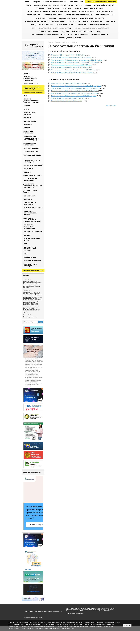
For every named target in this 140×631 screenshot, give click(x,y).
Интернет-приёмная (33, 15)
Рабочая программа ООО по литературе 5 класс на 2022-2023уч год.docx (76, 86)
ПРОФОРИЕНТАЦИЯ (81, 34)
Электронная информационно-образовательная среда (51, 28)
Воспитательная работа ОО (52, 15)
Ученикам (40, 8)
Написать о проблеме (38, 525)
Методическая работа (105, 11)
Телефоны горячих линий (105, 15)
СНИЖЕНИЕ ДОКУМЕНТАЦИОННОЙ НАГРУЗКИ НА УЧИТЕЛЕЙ (53, 5)
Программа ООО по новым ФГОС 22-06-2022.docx (68, 83)
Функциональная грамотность (42, 25)
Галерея (88, 5)
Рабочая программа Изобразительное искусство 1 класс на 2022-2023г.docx (76, 60)
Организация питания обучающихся (79, 15)
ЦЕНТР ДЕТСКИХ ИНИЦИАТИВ (65, 25)
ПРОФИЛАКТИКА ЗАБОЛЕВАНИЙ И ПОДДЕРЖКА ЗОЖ (91, 28)
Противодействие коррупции (70, 38)
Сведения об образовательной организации (49, 2)
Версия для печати (111, 105)
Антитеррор (110, 21)
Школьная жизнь (53, 8)
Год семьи (65, 31)
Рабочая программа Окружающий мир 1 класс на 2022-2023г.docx (73, 70)
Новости (79, 5)
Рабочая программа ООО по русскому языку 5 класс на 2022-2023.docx (75, 88)
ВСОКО (28, 5)
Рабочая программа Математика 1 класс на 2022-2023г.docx (71, 65)
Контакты (77, 8)
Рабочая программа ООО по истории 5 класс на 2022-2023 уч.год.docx (75, 93)
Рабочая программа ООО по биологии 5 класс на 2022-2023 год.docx (74, 91)
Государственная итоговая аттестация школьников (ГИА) (48, 11)
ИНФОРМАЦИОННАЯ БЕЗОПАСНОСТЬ (92, 18)
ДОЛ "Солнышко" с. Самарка (78, 21)
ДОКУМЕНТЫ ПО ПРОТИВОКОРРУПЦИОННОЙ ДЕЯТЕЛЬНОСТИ (45, 21)
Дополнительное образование (83, 11)
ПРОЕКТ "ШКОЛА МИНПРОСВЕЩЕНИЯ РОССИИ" (93, 25)
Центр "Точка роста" (76, 2)
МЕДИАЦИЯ (52, 18)
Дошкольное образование (93, 8)
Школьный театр (97, 21)
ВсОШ (70, 34)
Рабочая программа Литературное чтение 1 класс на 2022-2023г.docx (74, 62)
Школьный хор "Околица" (49, 31)
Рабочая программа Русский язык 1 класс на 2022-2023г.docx (71, 72)
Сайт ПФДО (28, 569)
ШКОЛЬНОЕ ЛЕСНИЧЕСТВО (99, 34)
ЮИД (99, 31)
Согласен (127, 625)
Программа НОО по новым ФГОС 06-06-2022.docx (68, 55)
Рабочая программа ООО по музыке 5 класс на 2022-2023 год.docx (73, 96)
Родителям (67, 8)
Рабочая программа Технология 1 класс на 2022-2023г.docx (71, 57)
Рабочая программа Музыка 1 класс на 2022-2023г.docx (69, 67)
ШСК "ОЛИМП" (41, 18)
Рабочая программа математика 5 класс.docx (66, 101)
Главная (27, 2)
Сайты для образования (32, 617)
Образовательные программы (33, 92)
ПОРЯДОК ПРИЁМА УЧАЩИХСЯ (104, 5)
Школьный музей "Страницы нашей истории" (48, 34)
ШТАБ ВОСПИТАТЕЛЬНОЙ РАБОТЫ (83, 31)
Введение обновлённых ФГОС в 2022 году (101, 2)
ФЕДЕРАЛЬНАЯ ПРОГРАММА (68, 18)
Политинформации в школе (30, 316)
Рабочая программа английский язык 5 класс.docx (68, 98)
